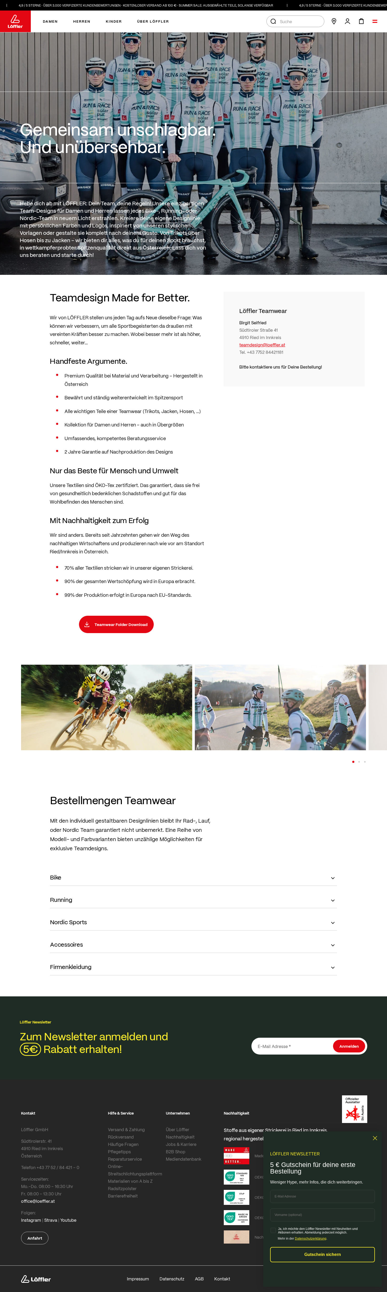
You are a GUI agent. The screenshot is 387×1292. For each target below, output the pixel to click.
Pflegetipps (119, 1151)
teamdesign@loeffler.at (262, 344)
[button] (353, 762)
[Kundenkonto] (347, 21)
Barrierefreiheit (123, 1195)
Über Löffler (177, 1129)
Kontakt (222, 1278)
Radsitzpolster (122, 1188)
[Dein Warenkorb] (361, 21)
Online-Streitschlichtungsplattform (135, 1170)
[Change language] (375, 21)
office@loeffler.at (38, 1201)
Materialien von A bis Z (130, 1181)
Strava (50, 1220)
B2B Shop (175, 1151)
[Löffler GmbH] (15, 21)
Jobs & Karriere (181, 1144)
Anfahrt (34, 1238)
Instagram (31, 1220)
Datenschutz (172, 1278)
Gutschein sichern (322, 1254)
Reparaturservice (125, 1159)
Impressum (138, 1278)
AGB (199, 1278)
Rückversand (121, 1137)
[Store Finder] (334, 21)
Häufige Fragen (123, 1144)
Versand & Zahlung (126, 1129)
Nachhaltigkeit (180, 1137)
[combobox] (295, 21)
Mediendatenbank (183, 1159)
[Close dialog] (375, 1138)
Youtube (68, 1220)
